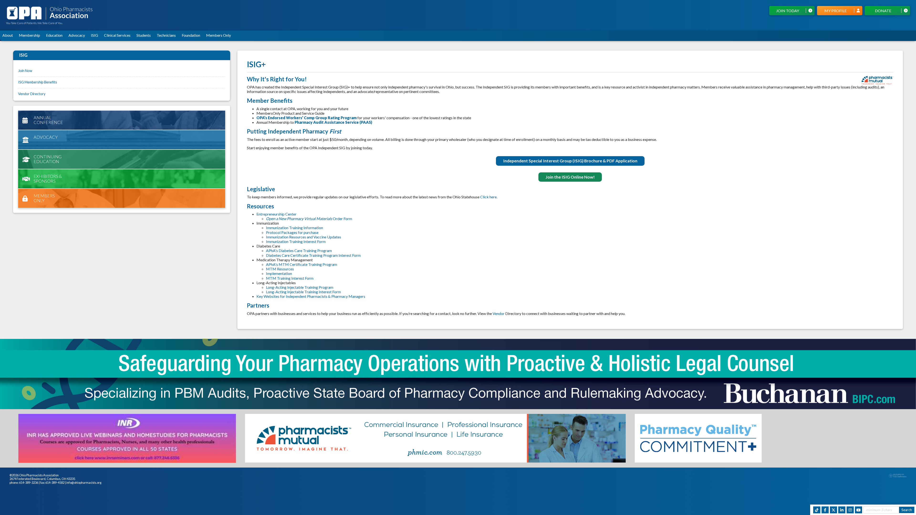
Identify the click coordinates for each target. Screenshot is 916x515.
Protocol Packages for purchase (292, 232)
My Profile (835, 10)
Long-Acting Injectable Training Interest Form (303, 291)
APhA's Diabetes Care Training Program (299, 250)
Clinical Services (117, 35)
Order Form (309, 218)
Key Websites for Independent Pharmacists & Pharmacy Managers (310, 296)
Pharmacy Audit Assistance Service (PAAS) (333, 122)
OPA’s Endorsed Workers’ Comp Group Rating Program (306, 117)
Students (143, 35)
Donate (883, 10)
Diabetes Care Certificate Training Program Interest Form (313, 255)
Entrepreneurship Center (276, 214)
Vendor (499, 313)
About (7, 35)
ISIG (94, 35)
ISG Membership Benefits (37, 82)
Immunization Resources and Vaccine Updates (303, 237)
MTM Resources (280, 269)
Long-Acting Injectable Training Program (299, 287)
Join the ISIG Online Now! (570, 177)
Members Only (218, 35)
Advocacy (76, 35)
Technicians (166, 35)
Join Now (25, 71)
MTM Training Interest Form (289, 278)
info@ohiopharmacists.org (83, 482)
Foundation (191, 35)
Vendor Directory (31, 94)
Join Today (787, 10)
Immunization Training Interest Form (296, 241)
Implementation (279, 273)
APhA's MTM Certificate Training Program (302, 264)
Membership (29, 35)
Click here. (488, 197)
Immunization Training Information (294, 227)
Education (54, 35)
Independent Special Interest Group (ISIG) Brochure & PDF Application (570, 160)
